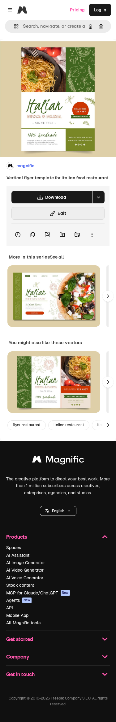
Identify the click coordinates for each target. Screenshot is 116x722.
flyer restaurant (27, 424)
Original (39, 53)
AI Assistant (17, 555)
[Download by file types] (98, 197)
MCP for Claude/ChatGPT (37, 593)
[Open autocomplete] (13, 26)
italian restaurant (69, 424)
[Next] (108, 296)
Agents (18, 600)
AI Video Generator (25, 570)
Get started (19, 639)
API (9, 607)
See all (57, 257)
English (58, 510)
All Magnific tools (23, 623)
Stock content (20, 585)
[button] (58, 511)
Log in (100, 10)
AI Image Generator (25, 562)
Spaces (13, 547)
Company (17, 656)
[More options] (92, 235)
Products (16, 536)
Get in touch (20, 674)
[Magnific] (58, 461)
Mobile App (17, 615)
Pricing (77, 10)
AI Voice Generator (24, 578)
